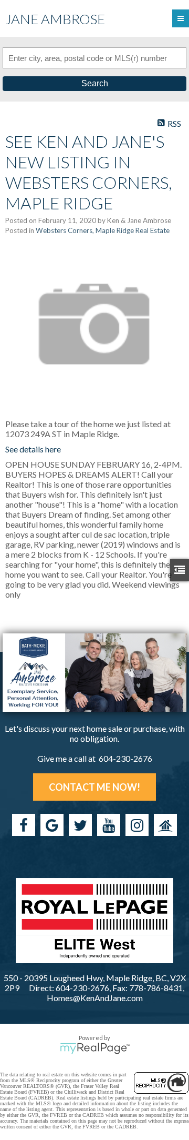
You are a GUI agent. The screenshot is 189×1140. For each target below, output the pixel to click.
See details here (33, 449)
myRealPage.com (94, 1048)
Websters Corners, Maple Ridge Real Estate (103, 230)
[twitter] (80, 825)
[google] (52, 825)
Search (94, 83)
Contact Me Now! (94, 787)
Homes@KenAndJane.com (95, 998)
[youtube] (108, 825)
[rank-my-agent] (165, 825)
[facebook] (23, 825)
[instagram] (137, 825)
